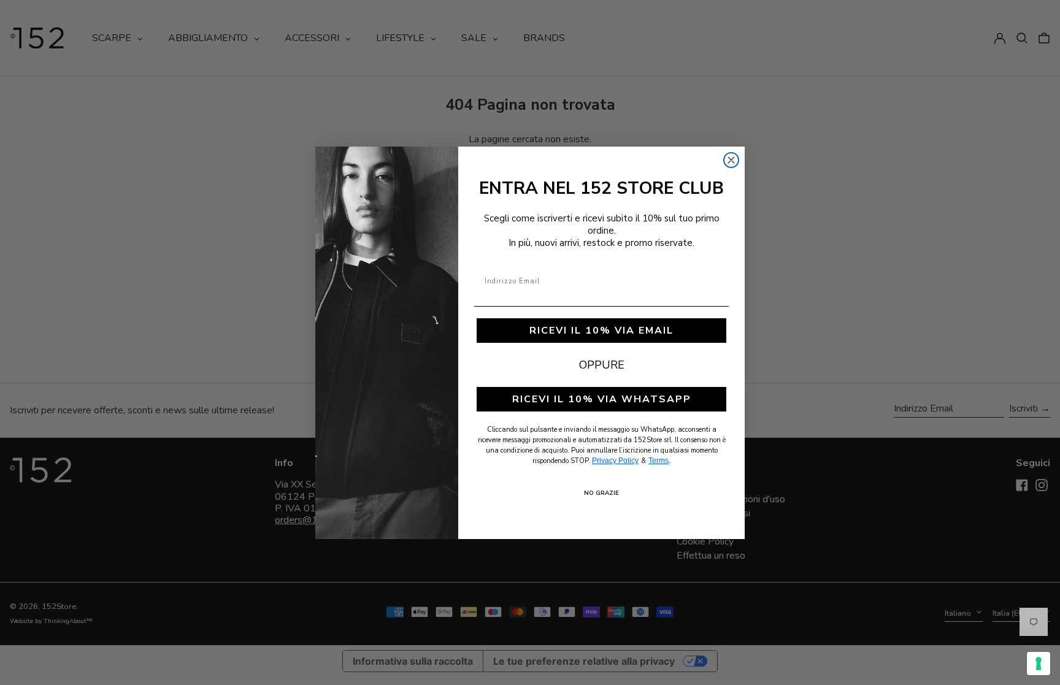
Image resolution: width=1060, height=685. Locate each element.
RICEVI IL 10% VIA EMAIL (601, 330)
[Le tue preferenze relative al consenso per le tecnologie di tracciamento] (1038, 663)
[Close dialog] (731, 160)
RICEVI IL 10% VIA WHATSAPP (601, 399)
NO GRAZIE (601, 493)
